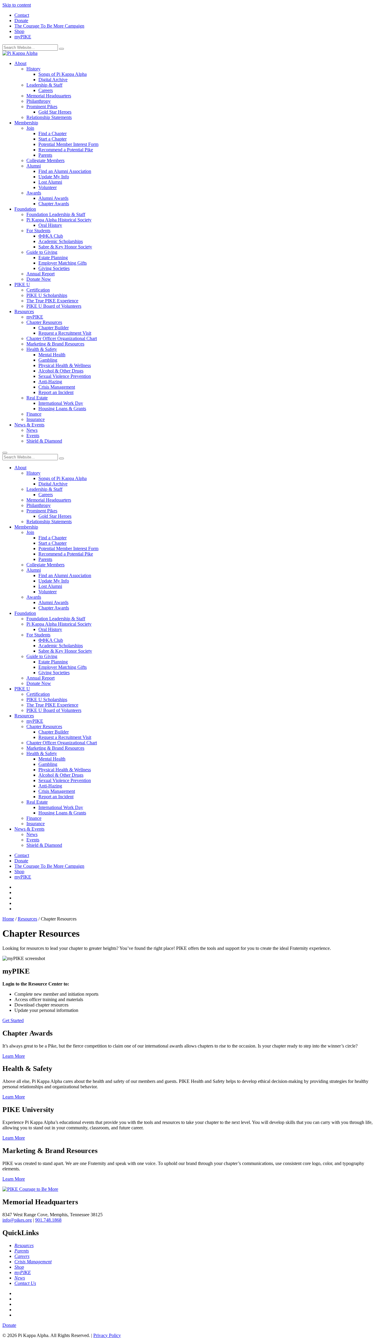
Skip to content (16, 4)
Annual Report (40, 273)
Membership (26, 122)
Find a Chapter (52, 133)
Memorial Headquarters (48, 95)
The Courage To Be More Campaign (49, 25)
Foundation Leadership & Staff (55, 214)
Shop (19, 31)
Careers (45, 90)
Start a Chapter (52, 138)
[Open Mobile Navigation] (4, 453)
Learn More (13, 1056)
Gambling (47, 360)
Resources (24, 311)
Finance (33, 414)
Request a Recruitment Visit (64, 333)
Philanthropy (38, 101)
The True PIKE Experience (52, 300)
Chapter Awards (53, 203)
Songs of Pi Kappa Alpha (62, 74)
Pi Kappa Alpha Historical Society (59, 219)
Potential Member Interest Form (68, 144)
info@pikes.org (17, 1220)
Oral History (50, 225)
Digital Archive (53, 79)
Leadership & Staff (44, 84)
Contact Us (25, 1283)
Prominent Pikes (41, 106)
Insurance (35, 419)
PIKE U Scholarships (46, 295)
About (20, 63)
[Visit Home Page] (20, 53)
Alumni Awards (53, 198)
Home (8, 918)
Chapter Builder (53, 327)
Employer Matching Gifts (62, 262)
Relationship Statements (49, 117)
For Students (38, 230)
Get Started (13, 1020)
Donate (21, 20)
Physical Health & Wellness (64, 365)
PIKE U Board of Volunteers (53, 306)
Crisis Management (56, 387)
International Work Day (60, 403)
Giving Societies (54, 268)
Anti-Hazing (50, 381)
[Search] (61, 49)
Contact (21, 15)
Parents (45, 155)
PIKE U (22, 284)
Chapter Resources (44, 322)
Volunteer (47, 187)
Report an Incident (56, 392)
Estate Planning (53, 257)
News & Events (29, 424)
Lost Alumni (50, 182)
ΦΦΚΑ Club (50, 236)
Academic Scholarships (60, 241)
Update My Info (53, 176)
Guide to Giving (41, 252)
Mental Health (51, 354)
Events (32, 435)
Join (30, 128)
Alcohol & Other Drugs (60, 370)
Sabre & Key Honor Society (65, 246)
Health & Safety (41, 349)
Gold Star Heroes (54, 111)
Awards (33, 192)
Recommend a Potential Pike (65, 149)
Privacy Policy (107, 1335)
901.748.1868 (48, 1220)
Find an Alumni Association (64, 171)
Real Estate (37, 397)
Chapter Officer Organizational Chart (61, 338)
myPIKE (22, 36)
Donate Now (38, 279)
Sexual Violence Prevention (64, 376)
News (32, 430)
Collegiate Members (45, 160)
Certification (38, 289)
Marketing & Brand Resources (55, 343)
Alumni (33, 165)
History (33, 68)
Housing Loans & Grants (62, 408)
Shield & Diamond (44, 440)
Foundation (25, 209)
